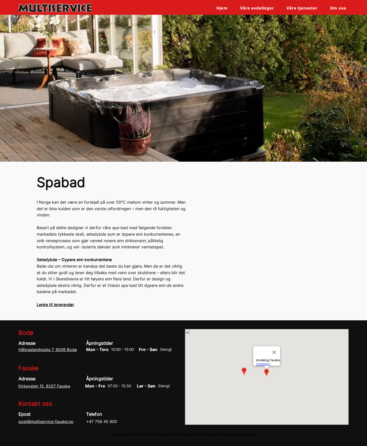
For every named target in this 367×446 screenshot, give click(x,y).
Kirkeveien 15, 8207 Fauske (44, 386)
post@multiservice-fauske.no (45, 421)
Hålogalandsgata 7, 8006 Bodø (47, 349)
